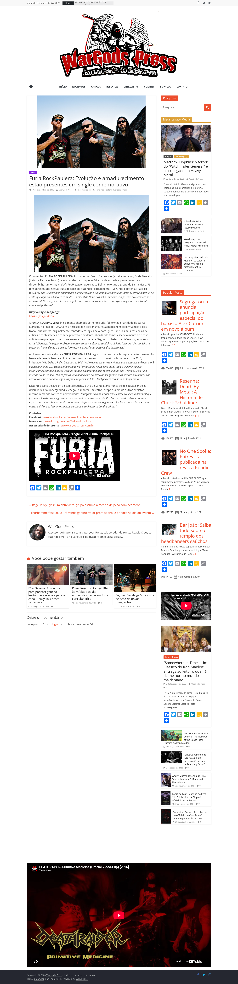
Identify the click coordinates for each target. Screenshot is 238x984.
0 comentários (84, 189)
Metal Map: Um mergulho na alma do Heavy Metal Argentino (196, 242)
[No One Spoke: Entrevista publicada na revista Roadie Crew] (170, 450)
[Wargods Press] (31, 87)
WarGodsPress (66, 189)
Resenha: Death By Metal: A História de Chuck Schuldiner (182, 392)
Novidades (78, 86)
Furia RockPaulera (104, 189)
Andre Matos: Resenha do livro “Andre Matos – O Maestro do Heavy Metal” (189, 779)
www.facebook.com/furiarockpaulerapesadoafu (72, 417)
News (33, 172)
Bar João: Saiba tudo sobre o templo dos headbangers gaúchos (186, 533)
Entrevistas (131, 86)
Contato (181, 86)
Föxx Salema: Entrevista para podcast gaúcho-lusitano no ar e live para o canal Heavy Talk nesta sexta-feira (46, 595)
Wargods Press (120, 189)
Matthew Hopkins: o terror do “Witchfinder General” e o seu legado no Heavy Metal (186, 168)
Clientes (149, 86)
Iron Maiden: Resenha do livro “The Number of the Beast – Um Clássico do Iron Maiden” (186, 738)
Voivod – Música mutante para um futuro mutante (193, 224)
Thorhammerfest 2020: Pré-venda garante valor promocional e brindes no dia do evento (93, 513)
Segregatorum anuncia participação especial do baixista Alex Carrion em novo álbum (185, 315)
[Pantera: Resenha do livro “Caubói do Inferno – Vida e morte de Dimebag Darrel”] (171, 753)
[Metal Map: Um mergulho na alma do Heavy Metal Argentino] (171, 237)
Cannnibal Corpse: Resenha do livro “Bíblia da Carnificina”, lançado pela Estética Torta (189, 815)
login (55, 624)
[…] (173, 345)
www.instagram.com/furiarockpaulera (68, 421)
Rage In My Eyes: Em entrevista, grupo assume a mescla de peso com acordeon (84, 505)
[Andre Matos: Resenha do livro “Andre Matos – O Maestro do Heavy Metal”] (166, 774)
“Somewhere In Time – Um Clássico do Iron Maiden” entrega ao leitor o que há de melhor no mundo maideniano (185, 671)
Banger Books (171, 657)
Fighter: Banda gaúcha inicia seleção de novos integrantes (135, 598)
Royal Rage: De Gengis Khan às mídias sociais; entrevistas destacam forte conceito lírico (91, 593)
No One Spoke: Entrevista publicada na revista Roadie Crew (186, 462)
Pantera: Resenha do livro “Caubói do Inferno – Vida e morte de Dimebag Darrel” (196, 759)
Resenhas (112, 86)
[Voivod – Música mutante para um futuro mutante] (171, 219)
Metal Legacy (181, 156)
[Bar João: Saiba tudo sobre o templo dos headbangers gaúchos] (170, 524)
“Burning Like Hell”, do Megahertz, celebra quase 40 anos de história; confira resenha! (196, 264)
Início (63, 86)
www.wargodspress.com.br (77, 425)
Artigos (96, 86)
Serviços (165, 86)
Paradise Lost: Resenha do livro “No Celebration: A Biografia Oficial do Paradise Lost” (189, 797)
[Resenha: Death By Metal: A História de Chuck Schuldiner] (170, 379)
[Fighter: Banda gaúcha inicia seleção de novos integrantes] (135, 565)
